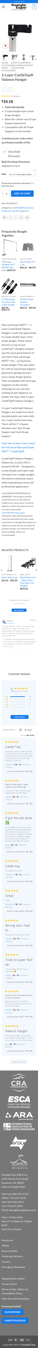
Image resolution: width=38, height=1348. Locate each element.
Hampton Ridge (15, 1320)
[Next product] (4, 89)
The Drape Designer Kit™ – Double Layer (9, 265)
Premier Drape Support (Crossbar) (26, 302)
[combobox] (28, 735)
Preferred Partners (12, 1256)
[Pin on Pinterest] (27, 217)
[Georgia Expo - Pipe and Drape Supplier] (19, 6)
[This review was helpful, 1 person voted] (26, 803)
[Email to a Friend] (21, 217)
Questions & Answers (19, 600)
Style (4, 174)
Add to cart (22, 193)
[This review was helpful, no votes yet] (26, 771)
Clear (34, 170)
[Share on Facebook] (10, 217)
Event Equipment (21, 62)
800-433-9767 (19, 1)
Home (5, 62)
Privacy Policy (9, 1283)
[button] (3, 7)
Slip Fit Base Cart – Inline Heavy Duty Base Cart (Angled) (28, 581)
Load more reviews (19, 1062)
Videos (5, 1245)
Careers (6, 1261)
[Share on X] (15, 217)
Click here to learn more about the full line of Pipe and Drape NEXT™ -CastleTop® (18, 447)
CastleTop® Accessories (13, 69)
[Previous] (5, 33)
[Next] (33, 33)
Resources (7, 1240)
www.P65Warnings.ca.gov (13, 512)
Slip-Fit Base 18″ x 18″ (27, 263)
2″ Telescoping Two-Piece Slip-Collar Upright (9, 302)
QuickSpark (13, 1312)
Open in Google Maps (13, 1186)
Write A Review (19, 717)
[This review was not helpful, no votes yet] (30, 771)
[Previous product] (10, 89)
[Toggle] (5, 152)
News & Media (10, 1250)
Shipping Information (13, 1278)
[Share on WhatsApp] (4, 217)
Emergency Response (13, 1266)
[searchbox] (10, 729)
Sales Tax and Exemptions (15, 1298)
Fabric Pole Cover (10, 577)
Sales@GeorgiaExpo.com (22, 1209)
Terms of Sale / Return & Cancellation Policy (15, 1291)
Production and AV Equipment (15, 211)
